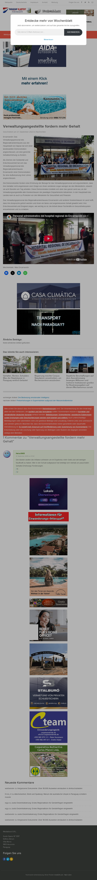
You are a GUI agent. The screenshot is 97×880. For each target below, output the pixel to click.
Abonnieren (73, 32)
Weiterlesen (48, 40)
